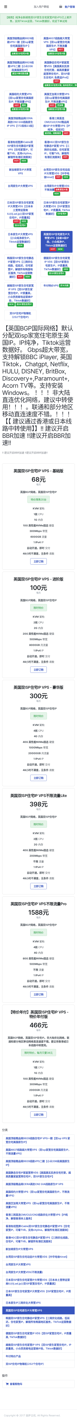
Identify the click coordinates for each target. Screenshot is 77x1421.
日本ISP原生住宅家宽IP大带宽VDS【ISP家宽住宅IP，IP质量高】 (38, 1293)
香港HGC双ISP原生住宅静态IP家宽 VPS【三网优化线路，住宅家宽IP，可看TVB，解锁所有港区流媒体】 (56, 149)
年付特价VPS (56, 285)
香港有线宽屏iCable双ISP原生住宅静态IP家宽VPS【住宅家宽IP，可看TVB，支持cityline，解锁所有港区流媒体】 (20, 151)
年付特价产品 (13, 1356)
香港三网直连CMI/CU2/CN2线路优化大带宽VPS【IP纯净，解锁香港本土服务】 (37, 1216)
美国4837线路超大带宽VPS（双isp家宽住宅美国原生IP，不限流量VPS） (38, 1151)
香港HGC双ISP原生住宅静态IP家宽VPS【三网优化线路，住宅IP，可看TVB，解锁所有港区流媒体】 (38, 1239)
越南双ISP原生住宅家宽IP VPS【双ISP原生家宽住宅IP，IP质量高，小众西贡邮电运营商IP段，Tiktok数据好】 (20, 294)
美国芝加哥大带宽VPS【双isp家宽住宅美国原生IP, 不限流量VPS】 (57, 102)
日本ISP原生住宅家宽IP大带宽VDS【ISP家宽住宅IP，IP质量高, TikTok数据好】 (56, 208)
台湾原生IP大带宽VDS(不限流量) (24, 1272)
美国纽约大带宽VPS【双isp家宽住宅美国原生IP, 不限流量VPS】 (20, 102)
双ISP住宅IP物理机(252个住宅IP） (25, 1363)
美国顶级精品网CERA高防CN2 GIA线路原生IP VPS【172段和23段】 (21, 122)
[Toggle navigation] (5, 7)
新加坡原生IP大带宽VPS (20, 171)
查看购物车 (15, 1383)
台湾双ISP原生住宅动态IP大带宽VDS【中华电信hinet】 (57, 173)
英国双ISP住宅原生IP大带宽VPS (24, 1310)
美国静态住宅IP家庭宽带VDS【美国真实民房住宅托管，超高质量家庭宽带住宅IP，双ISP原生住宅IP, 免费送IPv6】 (58, 73)
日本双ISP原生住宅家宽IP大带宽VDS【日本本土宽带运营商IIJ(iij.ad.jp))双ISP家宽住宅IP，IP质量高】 (20, 214)
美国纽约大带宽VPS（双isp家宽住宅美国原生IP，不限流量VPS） (37, 1193)
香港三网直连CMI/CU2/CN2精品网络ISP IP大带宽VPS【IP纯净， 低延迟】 (56, 125)
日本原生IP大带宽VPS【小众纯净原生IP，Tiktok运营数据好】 (20, 240)
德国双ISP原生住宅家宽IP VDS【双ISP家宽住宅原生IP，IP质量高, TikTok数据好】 (57, 265)
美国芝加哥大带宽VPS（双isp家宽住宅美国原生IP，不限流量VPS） (37, 1205)
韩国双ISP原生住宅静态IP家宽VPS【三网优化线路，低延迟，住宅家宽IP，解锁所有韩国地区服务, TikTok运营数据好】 (20, 267)
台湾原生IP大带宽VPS (20, 185)
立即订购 (39, 561)
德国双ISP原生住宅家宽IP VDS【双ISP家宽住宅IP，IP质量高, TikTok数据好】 (38, 1335)
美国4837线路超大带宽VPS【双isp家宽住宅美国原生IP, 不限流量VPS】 (57, 46)
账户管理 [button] (70, 6)
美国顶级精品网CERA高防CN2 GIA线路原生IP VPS (34, 1184)
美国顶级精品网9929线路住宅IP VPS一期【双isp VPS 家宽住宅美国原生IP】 (38, 1140)
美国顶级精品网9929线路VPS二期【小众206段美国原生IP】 (20, 68)
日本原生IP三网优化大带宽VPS (23, 1302)
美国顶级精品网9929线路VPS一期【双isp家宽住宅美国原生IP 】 (20, 46)
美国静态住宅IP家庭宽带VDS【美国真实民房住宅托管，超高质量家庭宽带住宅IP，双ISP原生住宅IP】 (38, 1174)
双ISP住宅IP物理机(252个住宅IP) (20, 315)
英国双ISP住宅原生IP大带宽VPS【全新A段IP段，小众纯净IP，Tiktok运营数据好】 (57, 241)
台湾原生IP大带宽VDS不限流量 (56, 189)
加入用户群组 (41, 6)
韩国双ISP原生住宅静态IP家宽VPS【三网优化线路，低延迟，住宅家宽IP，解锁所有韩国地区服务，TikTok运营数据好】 (38, 1322)
